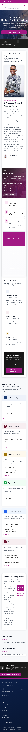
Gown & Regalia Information (12, 562)
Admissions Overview (20, 594)
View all (5, 418)
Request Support (6, 720)
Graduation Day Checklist (11, 560)
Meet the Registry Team (11, 162)
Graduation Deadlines (10, 531)
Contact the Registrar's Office (10, 674)
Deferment (7, 496)
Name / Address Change (10, 470)
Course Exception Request (11, 501)
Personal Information (10, 467)
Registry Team (5, 707)
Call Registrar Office (7, 722)
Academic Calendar (9, 415)
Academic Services (6, 713)
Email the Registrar (15, 238)
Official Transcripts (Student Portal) (13, 439)
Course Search (8, 411)
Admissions (5, 715)
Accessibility (20, 729)
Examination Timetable (10, 526)
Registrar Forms (15, 268)
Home (3, 697)
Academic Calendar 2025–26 (11, 524)
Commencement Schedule (11, 555)
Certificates (7, 441)
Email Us (14, 365)
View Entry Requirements (20, 588)
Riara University (7, 1)
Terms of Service (12, 729)
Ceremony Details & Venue (11, 557)
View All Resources (13, 370)
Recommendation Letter (10, 444)
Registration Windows (10, 529)
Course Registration (9, 413)
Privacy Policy (5, 729)
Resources (4, 702)
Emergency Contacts (10, 472)
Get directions (10, 194)
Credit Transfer (8, 498)
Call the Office (15, 253)
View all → (4, 639)
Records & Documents (7, 700)
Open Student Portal (14, 32)
